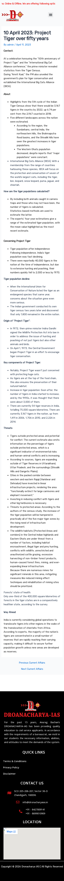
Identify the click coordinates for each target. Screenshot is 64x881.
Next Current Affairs (32, 669)
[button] (50, 14)
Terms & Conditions (14, 761)
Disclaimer (9, 773)
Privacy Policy (11, 767)
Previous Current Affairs (32, 663)
